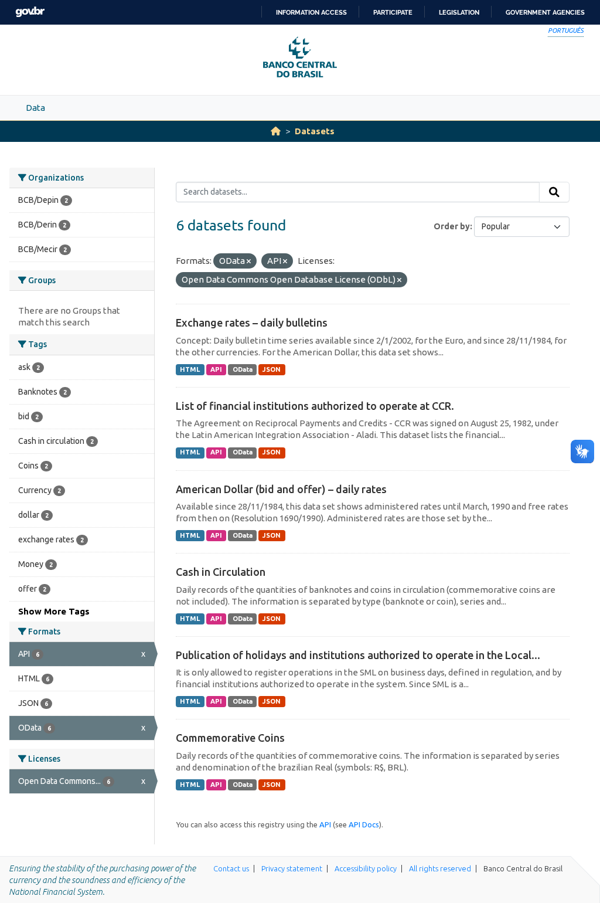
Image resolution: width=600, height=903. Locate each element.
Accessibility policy (366, 868)
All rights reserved (440, 868)
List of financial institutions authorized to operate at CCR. (315, 406)
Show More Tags (54, 611)
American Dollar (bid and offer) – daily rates (281, 489)
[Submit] (554, 192)
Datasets (315, 131)
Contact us (231, 868)
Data (35, 108)
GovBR (30, 12)
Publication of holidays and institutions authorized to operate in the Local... (358, 655)
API (216, 369)
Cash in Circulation (220, 572)
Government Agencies (545, 12)
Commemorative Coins (230, 738)
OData (243, 369)
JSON (271, 369)
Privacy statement (291, 868)
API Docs (364, 824)
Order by (452, 226)
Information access (311, 12)
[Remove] (249, 261)
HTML (190, 369)
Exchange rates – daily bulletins (252, 322)
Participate (392, 12)
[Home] (276, 131)
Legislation (459, 12)
